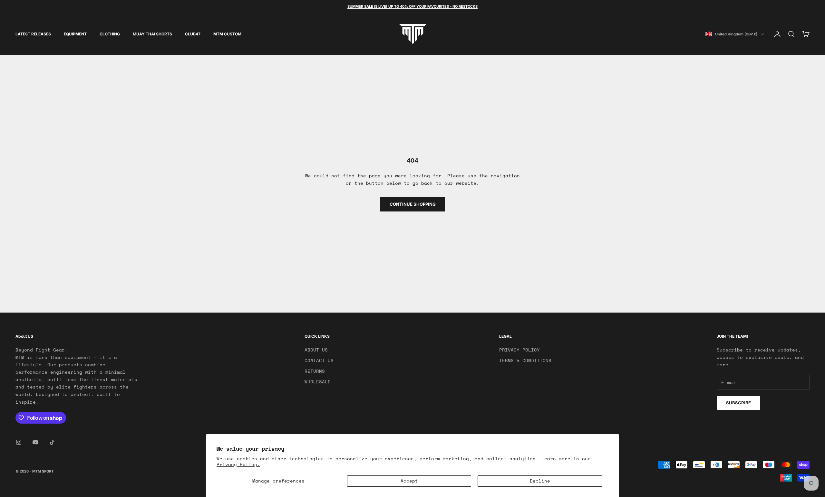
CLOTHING (110, 34)
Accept (409, 480)
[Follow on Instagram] (18, 442)
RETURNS (315, 371)
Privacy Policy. (238, 464)
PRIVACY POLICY (519, 349)
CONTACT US (319, 360)
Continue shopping (413, 204)
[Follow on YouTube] (35, 442)
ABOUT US (316, 349)
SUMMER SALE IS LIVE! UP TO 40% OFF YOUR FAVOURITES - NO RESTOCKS (412, 6)
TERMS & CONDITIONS (525, 360)
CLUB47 (192, 34)
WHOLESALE (318, 381)
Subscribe (738, 402)
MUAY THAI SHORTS (152, 34)
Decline (540, 480)
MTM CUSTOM (227, 34)
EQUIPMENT (75, 34)
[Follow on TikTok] (52, 442)
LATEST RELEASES (33, 34)
